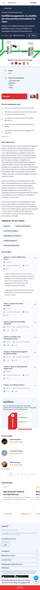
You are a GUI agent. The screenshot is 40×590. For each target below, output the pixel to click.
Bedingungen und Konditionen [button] (12, 564)
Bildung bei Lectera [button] (8, 555)
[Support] (36, 578)
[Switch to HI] (28, 63)
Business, (5, 12)
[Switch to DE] (16, 63)
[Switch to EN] (12, 63)
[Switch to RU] (20, 63)
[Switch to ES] (24, 63)
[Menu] (3, 3)
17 (32, 474)
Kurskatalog (7, 8)
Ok (36, 581)
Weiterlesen (5, 136)
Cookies (23, 583)
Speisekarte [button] (6, 551)
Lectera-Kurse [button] (6, 560)
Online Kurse (12, 3)
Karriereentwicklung (15, 12)
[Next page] (35, 474)
